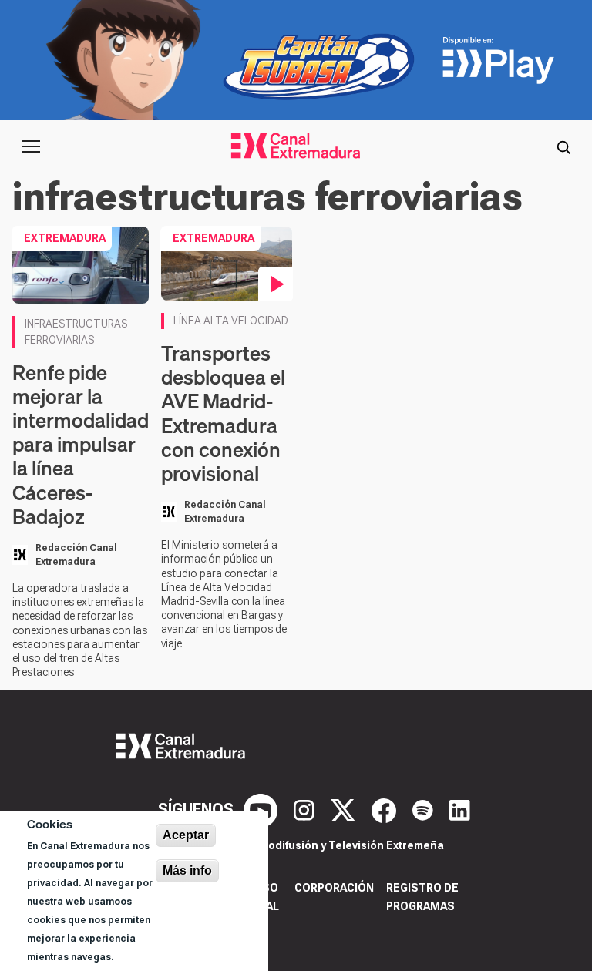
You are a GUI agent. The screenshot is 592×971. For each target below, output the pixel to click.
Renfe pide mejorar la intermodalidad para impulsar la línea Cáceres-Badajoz (80, 445)
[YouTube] (262, 809)
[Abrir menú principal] (31, 146)
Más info (187, 870)
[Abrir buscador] (563, 146)
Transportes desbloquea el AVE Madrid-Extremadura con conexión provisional (223, 413)
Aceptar (186, 835)
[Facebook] (386, 809)
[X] (345, 809)
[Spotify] (424, 809)
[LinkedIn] (459, 809)
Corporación (334, 888)
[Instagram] (306, 809)
